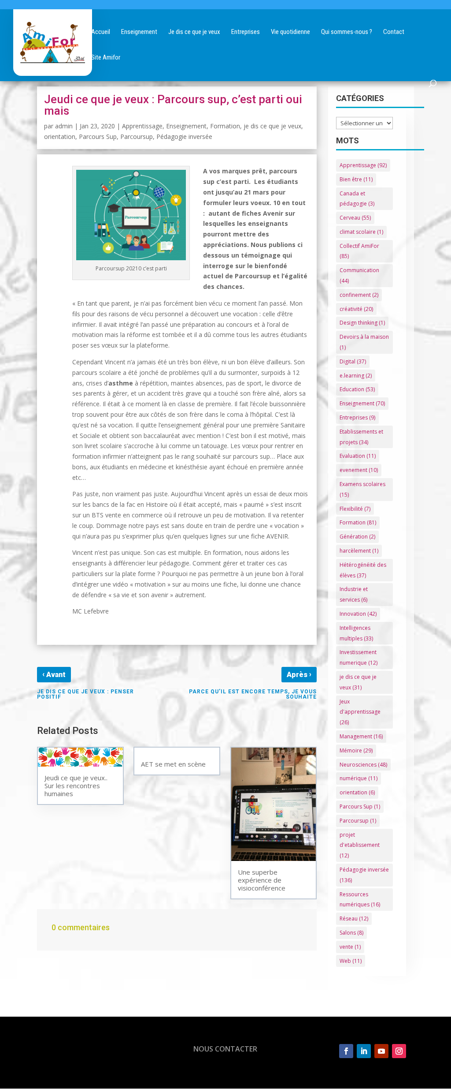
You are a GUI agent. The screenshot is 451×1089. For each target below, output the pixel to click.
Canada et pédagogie (357, 199)
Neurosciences (363, 764)
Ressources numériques (360, 900)
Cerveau (355, 217)
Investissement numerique (358, 657)
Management (361, 736)
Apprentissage (142, 126)
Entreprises (357, 417)
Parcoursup (136, 136)
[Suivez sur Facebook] (346, 1051)
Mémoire (356, 750)
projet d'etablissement (360, 845)
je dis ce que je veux (272, 126)
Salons (351, 932)
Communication (359, 275)
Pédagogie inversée (184, 136)
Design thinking (362, 322)
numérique (358, 778)
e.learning (356, 375)
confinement (359, 295)
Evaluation (358, 456)
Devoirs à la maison (364, 342)
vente (350, 947)
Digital (353, 361)
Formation (225, 126)
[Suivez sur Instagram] (399, 1051)
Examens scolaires (362, 489)
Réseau (354, 918)
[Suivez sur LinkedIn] (364, 1051)
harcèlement (359, 550)
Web (351, 961)
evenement (359, 470)
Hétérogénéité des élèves (363, 570)
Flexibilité (355, 509)
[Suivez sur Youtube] (381, 1051)
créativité (356, 309)
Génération (357, 536)
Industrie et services (354, 594)
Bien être (356, 179)
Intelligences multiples (356, 633)
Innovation (358, 613)
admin (64, 126)
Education (357, 389)
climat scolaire (361, 232)
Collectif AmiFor (359, 251)
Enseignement (186, 126)
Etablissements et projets (361, 437)
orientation (59, 136)
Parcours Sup (98, 136)
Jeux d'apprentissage (360, 712)
